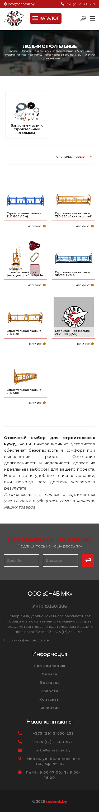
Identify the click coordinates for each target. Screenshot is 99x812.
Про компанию (49, 666)
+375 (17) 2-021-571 (53, 742)
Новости (49, 691)
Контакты (49, 699)
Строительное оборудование (54, 51)
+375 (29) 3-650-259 (80, 4)
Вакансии (49, 708)
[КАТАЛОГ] (35, 17)
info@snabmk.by (21, 4)
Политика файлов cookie (26, 640)
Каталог (26, 51)
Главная (12, 51)
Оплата (50, 674)
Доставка (49, 682)
